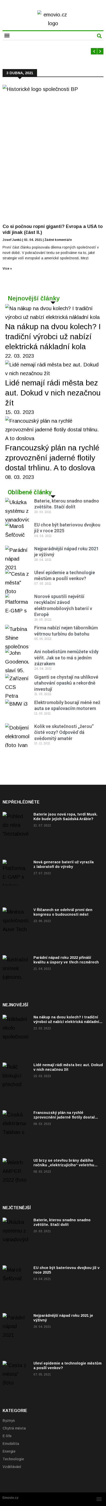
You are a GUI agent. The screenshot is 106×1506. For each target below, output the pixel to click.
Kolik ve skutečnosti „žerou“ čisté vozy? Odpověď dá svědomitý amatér (64, 732)
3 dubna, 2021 (19, 73)
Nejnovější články (34, 298)
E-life (7, 1436)
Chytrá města (14, 1428)
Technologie (13, 1459)
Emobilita (11, 1444)
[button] (7, 35)
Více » (7, 268)
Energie (9, 1451)
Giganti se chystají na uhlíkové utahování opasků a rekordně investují (66, 683)
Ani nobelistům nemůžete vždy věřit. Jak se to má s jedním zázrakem (66, 657)
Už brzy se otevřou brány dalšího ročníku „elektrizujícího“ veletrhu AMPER (63, 1165)
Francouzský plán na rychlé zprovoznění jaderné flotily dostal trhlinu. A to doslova (52, 457)
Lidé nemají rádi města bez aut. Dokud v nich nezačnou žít (53, 392)
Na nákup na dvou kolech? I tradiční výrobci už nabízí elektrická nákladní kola (53, 336)
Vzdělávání (12, 1467)
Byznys (9, 1420)
